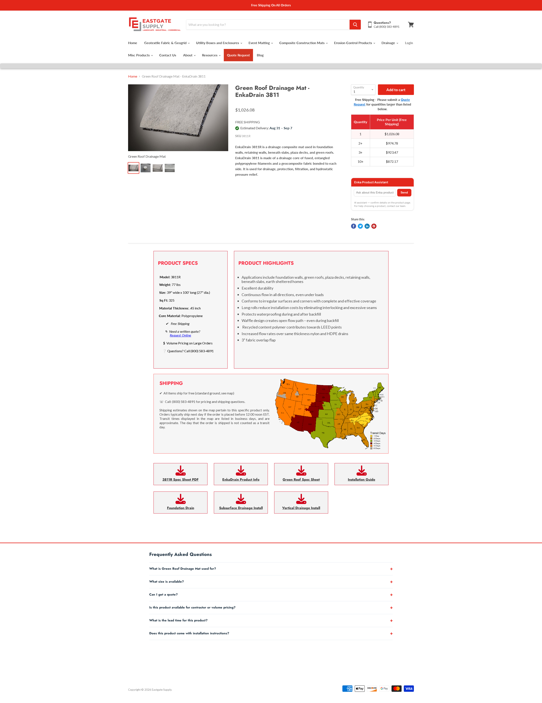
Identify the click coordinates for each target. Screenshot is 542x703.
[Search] (355, 24)
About (188, 55)
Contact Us (167, 55)
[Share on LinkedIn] (367, 226)
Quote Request (238, 55)
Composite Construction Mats (302, 43)
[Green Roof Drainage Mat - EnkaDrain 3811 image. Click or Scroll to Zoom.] (178, 117)
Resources (210, 55)
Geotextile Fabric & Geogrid (165, 43)
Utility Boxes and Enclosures (218, 43)
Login (409, 43)
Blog (260, 55)
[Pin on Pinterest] (373, 226)
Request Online (180, 335)
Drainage (389, 43)
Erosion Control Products (353, 43)
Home (132, 43)
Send (404, 192)
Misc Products (139, 55)
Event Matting (260, 43)
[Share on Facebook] (353, 226)
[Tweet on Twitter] (360, 226)
